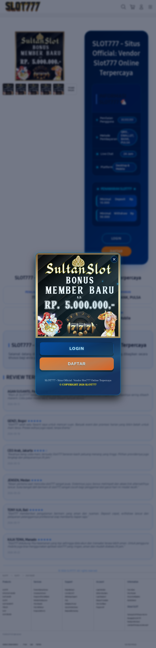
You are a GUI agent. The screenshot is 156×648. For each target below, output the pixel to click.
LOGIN (76, 348)
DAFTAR (77, 363)
